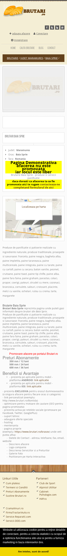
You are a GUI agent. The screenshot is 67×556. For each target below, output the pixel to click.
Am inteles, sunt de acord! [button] (33, 551)
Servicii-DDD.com (16, 520)
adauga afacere (21, 33)
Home (13, 48)
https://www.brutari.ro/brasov (32, 431)
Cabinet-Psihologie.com (48, 493)
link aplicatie (41, 380)
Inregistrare (21, 40)
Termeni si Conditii (17, 487)
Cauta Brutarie (27, 48)
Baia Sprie (51, 58)
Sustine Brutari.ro (16, 495)
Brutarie (12, 58)
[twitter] (52, 27)
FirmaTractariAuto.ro (18, 512)
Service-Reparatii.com (18, 516)
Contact (51, 48)
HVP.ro (43, 498)
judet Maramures (31, 58)
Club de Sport (47, 483)
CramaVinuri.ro (14, 508)
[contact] (62, 27)
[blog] (57, 27)
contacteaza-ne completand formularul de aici (37, 186)
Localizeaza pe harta (34, 206)
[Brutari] (33, 88)
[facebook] (47, 27)
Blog (41, 48)
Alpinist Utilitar (48, 487)
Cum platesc (13, 483)
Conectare (42, 33)
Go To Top (33, 471)
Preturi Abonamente (17, 491)
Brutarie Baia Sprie (14, 305)
